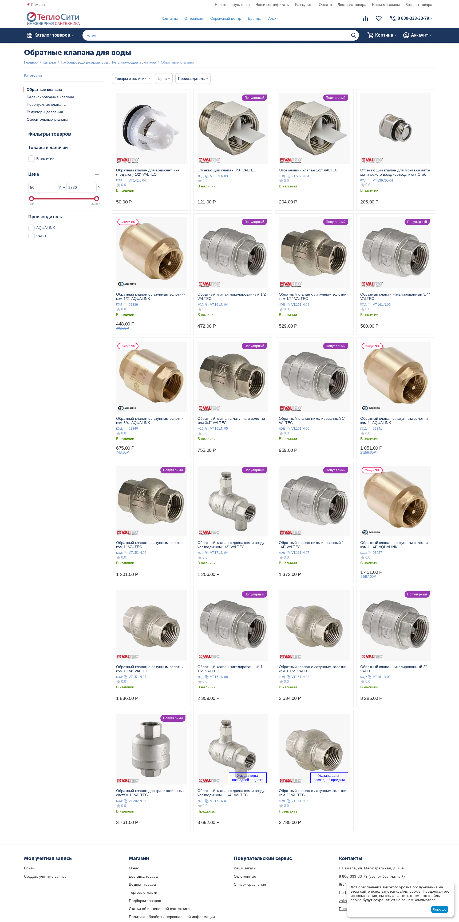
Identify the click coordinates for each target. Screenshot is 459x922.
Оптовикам (194, 18)
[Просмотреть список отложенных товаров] (378, 18)
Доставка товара (352, 4)
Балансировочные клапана (50, 97)
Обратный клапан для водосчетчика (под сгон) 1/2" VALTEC (147, 172)
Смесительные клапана (47, 119)
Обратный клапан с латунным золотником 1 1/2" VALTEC (313, 669)
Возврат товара (418, 4)
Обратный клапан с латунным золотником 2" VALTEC (313, 792)
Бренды (255, 18)
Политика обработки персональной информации (172, 917)
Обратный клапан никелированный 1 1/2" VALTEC (230, 669)
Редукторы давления (45, 112)
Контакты (170, 18)
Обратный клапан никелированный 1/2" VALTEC (232, 296)
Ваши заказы (245, 868)
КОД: (119, 180)
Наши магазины (386, 4)
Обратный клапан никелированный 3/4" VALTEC (395, 296)
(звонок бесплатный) (372, 876)
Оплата (325, 4)
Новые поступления (232, 4)
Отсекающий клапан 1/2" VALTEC (308, 170)
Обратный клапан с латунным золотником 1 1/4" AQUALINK (394, 544)
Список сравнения (250, 884)
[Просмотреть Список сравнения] (365, 18)
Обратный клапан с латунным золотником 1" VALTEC (150, 544)
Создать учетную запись (45, 876)
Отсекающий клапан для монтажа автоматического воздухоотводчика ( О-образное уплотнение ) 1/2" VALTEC (395, 172)
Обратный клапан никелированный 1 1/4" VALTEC (311, 544)
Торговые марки (143, 892)
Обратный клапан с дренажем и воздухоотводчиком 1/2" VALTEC (231, 544)
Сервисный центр (225, 18)
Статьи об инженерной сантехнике (159, 909)
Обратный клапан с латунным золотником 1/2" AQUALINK (150, 296)
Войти (29, 868)
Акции (273, 18)
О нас (134, 868)
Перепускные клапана (46, 104)
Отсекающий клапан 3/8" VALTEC (226, 170)
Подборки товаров (145, 901)
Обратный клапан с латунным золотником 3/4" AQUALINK (150, 420)
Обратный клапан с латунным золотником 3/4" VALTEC (231, 420)
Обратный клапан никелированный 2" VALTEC (393, 669)
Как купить (304, 4)
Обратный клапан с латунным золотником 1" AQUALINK (394, 420)
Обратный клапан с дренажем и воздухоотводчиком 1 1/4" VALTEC (231, 792)
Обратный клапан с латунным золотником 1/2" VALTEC (313, 296)
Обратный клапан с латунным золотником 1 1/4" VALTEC (150, 669)
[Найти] (353, 35)
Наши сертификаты (272, 4)
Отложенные (245, 876)
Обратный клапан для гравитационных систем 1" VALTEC (150, 792)
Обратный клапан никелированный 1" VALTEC (312, 420)
